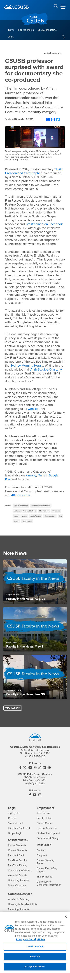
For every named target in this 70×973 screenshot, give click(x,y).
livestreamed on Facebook (44, 224)
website (33, 409)
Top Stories (27, 521)
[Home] (16, 6)
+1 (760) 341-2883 (35, 783)
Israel (16, 516)
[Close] (66, 917)
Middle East (44, 511)
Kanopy (31, 475)
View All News (12, 708)
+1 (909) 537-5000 (35, 756)
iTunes (42, 475)
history (24, 516)
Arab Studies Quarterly (46, 369)
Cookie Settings (35, 946)
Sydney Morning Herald (26, 365)
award (16, 521)
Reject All (35, 956)
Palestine (56, 511)
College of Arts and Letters (25, 511)
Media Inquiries (51, 53)
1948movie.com (19, 495)
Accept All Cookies (35, 966)
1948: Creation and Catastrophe (34, 171)
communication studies (40, 505)
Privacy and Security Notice (30, 939)
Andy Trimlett (36, 516)
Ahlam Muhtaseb (21, 505)
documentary (50, 516)
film (60, 516)
